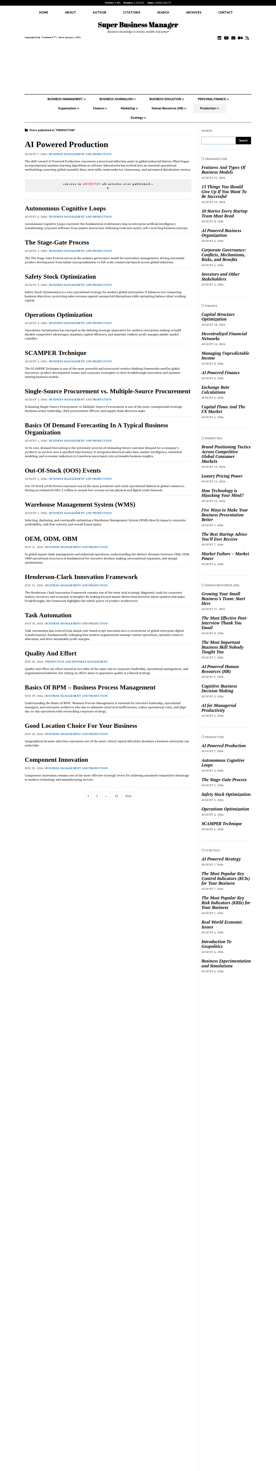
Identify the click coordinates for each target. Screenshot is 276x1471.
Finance (98, 108)
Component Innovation (56, 759)
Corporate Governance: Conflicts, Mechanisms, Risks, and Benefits (223, 254)
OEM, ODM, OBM (51, 538)
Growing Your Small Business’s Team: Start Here (223, 598)
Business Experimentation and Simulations (226, 963)
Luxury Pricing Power (222, 476)
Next (128, 796)
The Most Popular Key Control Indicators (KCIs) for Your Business (225, 878)
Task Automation (48, 615)
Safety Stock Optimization (60, 276)
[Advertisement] (138, 67)
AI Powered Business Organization (221, 233)
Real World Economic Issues (221, 924)
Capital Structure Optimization (218, 317)
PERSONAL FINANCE (212, 99)
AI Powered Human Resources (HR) (220, 669)
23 (116, 796)
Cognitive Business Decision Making (219, 688)
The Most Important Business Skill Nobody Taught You (222, 647)
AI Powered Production (66, 144)
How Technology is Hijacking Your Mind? (222, 493)
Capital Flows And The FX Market (223, 409)
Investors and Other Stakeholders (220, 276)
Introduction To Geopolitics (216, 944)
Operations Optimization (58, 314)
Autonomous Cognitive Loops (65, 208)
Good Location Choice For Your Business (81, 725)
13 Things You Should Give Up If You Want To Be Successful (224, 191)
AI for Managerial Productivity (218, 708)
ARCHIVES (92, 184)
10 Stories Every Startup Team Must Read (224, 213)
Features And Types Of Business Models (223, 170)
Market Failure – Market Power (225, 556)
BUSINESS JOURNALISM (116, 99)
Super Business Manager (138, 24)
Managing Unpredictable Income (225, 355)
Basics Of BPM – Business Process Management (90, 687)
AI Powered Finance (220, 372)
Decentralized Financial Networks (224, 336)
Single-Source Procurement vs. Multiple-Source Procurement (107, 391)
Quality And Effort (50, 653)
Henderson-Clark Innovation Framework (81, 576)
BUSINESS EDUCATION (165, 99)
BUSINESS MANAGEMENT (65, 99)
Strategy (136, 118)
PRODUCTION (101, 154)
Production (208, 108)
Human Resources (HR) (167, 108)
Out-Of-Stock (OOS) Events (63, 470)
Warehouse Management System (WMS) (80, 504)
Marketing (128, 108)
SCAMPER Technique (55, 352)
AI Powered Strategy (221, 859)
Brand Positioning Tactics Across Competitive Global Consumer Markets (226, 454)
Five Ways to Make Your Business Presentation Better (224, 515)
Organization (67, 108)
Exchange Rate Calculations (215, 389)
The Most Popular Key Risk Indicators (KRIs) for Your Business (225, 902)
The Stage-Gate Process (57, 242)
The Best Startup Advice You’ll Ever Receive (224, 536)
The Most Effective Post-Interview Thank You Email (224, 623)
